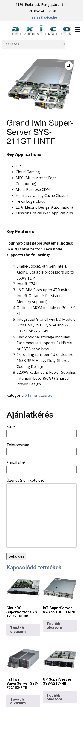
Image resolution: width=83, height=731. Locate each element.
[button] (69, 65)
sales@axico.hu (44, 17)
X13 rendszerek (38, 395)
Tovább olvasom (18, 629)
